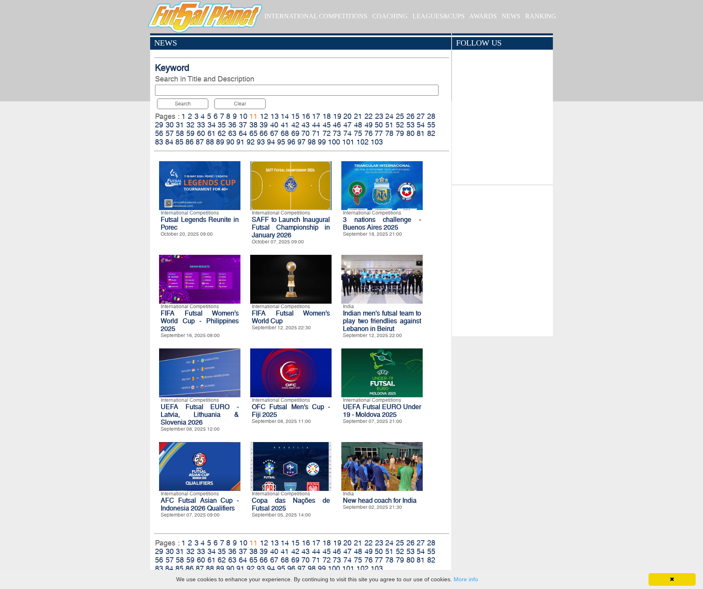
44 (316, 124)
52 (400, 124)
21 (358, 116)
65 (253, 133)
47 (347, 124)
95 (281, 142)
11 (253, 116)
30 (170, 124)
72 (327, 133)
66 (264, 133)
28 (431, 116)
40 (274, 124)
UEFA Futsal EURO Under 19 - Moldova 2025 (382, 410)
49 (369, 124)
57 (170, 133)
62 (222, 133)
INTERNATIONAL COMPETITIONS (315, 16)
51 (389, 124)
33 (201, 124)
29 (159, 124)
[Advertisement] (502, 259)
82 (431, 133)
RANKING (540, 16)
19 (337, 116)
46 (337, 124)
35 (222, 124)
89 (220, 142)
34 (211, 124)
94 (271, 142)
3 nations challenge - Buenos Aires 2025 (382, 223)
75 (358, 133)
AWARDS (483, 16)
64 (243, 133)
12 (264, 116)
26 (410, 116)
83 (159, 142)
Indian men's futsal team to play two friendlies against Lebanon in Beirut (382, 321)
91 (240, 142)
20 (347, 116)
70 (305, 133)
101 (348, 142)
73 (337, 133)
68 (285, 133)
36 (232, 124)
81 (421, 133)
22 (369, 116)
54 (421, 124)
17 (316, 116)
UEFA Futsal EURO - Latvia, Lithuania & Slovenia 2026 (200, 414)
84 (169, 142)
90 (230, 142)
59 (190, 133)
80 (410, 133)
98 (312, 142)
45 (327, 124)
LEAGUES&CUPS (439, 16)
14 (285, 116)
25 (400, 116)
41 (285, 124)
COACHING (390, 16)
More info (466, 579)
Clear (240, 104)
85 (179, 142)
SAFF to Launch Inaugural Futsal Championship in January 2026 (291, 227)
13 (275, 116)
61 (211, 133)
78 (389, 133)
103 (377, 142)
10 (243, 116)
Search (183, 104)
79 (400, 133)
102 (362, 142)
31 (180, 124)
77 (379, 133)
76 (369, 133)
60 (201, 133)
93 (261, 142)
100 (334, 142)
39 (264, 124)
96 (291, 142)
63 (232, 133)
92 (251, 142)
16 (306, 116)
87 (200, 142)
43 (305, 124)
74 (347, 133)
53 (410, 124)
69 (295, 133)
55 (431, 124)
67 (274, 133)
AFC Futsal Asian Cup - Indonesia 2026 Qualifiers (200, 504)
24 (389, 116)
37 (243, 124)
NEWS (511, 16)
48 (358, 124)
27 (421, 116)
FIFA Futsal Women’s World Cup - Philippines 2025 (200, 321)
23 (379, 116)
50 (379, 124)
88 (210, 142)
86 (190, 142)
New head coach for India (380, 500)
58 (180, 133)
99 (322, 142)
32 (190, 124)
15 (295, 116)
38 (253, 124)
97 (301, 142)
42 (295, 124)
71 (316, 133)
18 (327, 116)
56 (159, 133)
